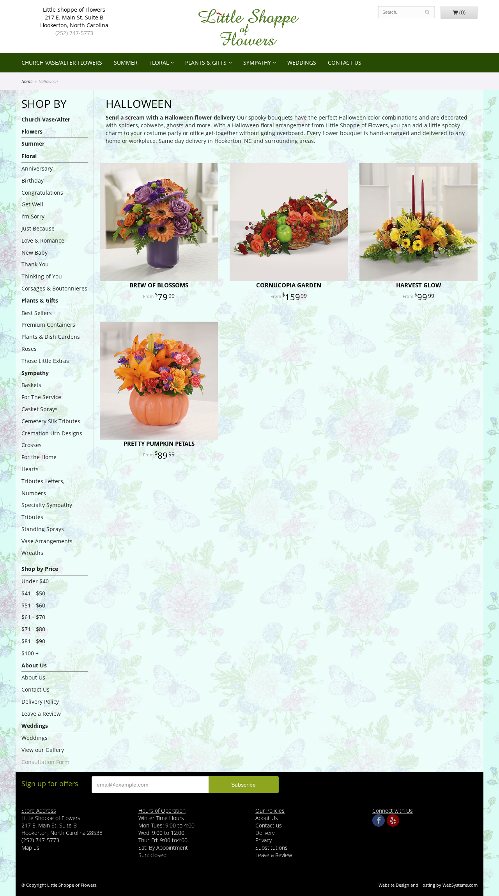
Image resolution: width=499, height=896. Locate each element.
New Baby (34, 252)
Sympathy (257, 62)
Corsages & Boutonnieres (54, 288)
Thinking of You (41, 276)
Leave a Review (41, 713)
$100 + (30, 653)
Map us (30, 847)
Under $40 (35, 581)
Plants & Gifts (205, 62)
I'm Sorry (32, 216)
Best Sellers (36, 313)
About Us (33, 677)
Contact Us (344, 62)
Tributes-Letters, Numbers (42, 487)
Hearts (30, 469)
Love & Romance (42, 240)
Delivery (264, 832)
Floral (159, 62)
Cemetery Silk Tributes (50, 421)
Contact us (268, 825)
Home (26, 81)
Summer (126, 62)
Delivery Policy (40, 701)
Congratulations (42, 192)
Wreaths (32, 552)
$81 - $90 (33, 641)
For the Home (39, 457)
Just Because (38, 228)
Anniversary (37, 168)
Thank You (35, 264)
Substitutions (271, 847)
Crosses (31, 445)
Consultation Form (45, 762)
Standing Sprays (42, 529)
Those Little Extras (45, 360)
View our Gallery (42, 749)
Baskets (31, 385)
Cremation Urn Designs (51, 433)
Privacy (263, 840)
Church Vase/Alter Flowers (61, 62)
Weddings (301, 62)
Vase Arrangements (47, 541)
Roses (29, 348)
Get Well (32, 204)
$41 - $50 (33, 593)
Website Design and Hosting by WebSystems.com (428, 885)
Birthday (32, 180)
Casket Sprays (39, 409)
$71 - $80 (33, 629)
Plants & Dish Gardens (50, 336)
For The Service (41, 397)
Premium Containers (48, 324)
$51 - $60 (33, 605)
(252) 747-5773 (74, 33)
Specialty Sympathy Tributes (46, 511)
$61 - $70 (33, 617)
